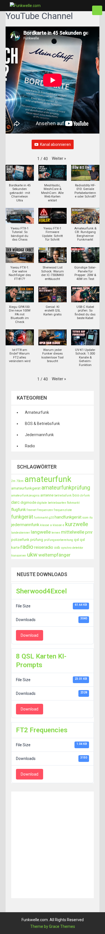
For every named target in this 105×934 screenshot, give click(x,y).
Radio (30, 446)
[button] (59, 158)
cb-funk (85, 495)
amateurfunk (47, 479)
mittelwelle (72, 532)
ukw (32, 554)
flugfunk (18, 509)
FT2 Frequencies (41, 730)
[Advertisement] (52, 844)
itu (91, 517)
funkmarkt (41, 517)
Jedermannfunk (39, 434)
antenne (46, 495)
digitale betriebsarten (51, 503)
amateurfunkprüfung (65, 487)
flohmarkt (73, 503)
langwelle (41, 532)
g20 (51, 517)
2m (13, 481)
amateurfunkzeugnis (25, 495)
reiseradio (43, 547)
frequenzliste (63, 510)
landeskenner (20, 532)
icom (85, 517)
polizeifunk (20, 540)
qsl (76, 540)
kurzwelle (76, 524)
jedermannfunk (25, 524)
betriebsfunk (63, 495)
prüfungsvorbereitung (58, 540)
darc (15, 502)
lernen (56, 532)
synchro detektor (72, 548)
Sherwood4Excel (41, 591)
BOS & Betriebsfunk (42, 423)
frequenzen (45, 510)
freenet (31, 510)
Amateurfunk (37, 412)
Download (29, 635)
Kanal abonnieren (55, 144)
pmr (89, 532)
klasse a (46, 525)
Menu (97, 10)
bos (76, 495)
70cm (20, 481)
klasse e (58, 525)
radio (26, 546)
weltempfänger (54, 555)
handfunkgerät (68, 517)
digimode (28, 502)
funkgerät (22, 517)
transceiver (18, 555)
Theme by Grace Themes (52, 926)
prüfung (36, 540)
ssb (57, 547)
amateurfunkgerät (26, 488)
